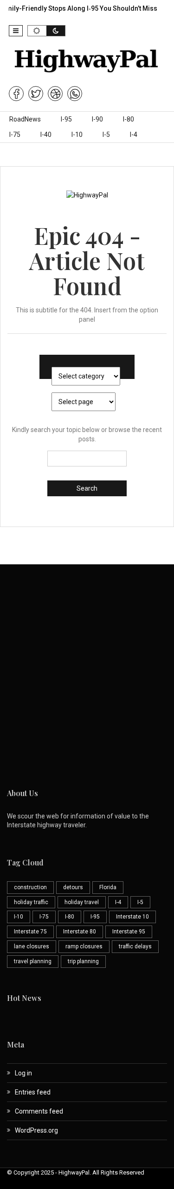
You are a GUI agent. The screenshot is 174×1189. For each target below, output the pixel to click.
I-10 (77, 134)
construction (30, 887)
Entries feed (33, 1092)
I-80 (128, 119)
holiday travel (81, 902)
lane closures (31, 946)
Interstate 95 (128, 931)
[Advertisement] (87, 675)
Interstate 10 (132, 916)
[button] (16, 30)
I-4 (133, 134)
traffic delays (135, 946)
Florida (107, 887)
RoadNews (25, 119)
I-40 (46, 134)
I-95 (66, 119)
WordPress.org (36, 1130)
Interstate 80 (79, 931)
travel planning (33, 961)
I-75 (14, 134)
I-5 (106, 134)
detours (73, 887)
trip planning (83, 961)
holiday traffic (31, 902)
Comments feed (39, 1111)
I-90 (97, 119)
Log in (23, 1073)
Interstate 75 (30, 931)
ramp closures (84, 946)
